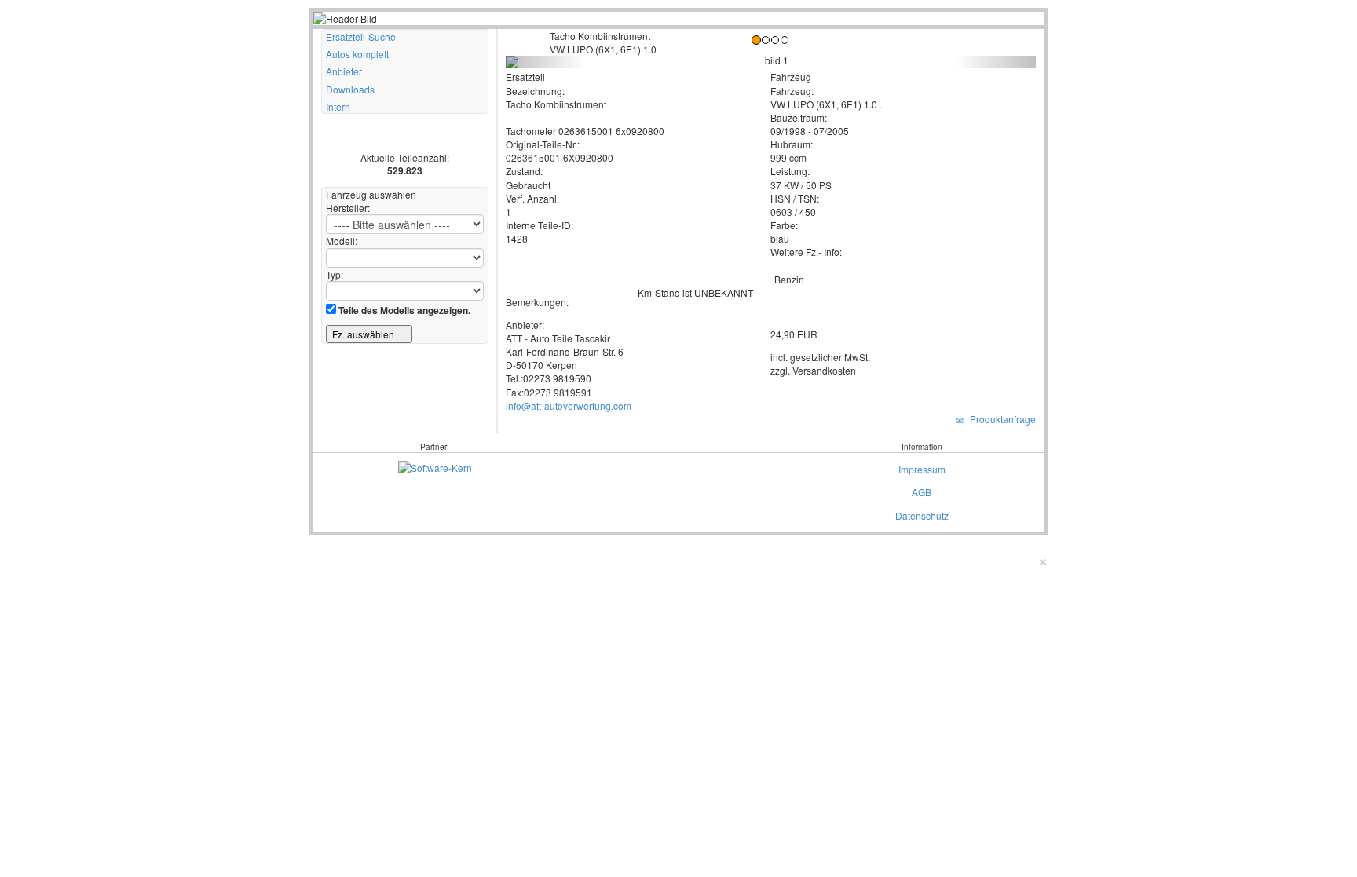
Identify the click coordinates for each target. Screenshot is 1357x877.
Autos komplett (357, 53)
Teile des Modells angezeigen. (403, 310)
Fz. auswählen (364, 334)
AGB (921, 492)
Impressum (922, 469)
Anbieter (344, 71)
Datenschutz (922, 515)
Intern (338, 106)
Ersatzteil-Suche (361, 36)
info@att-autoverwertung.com (568, 405)
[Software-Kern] (435, 466)
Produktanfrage (1000, 419)
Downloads (350, 89)
